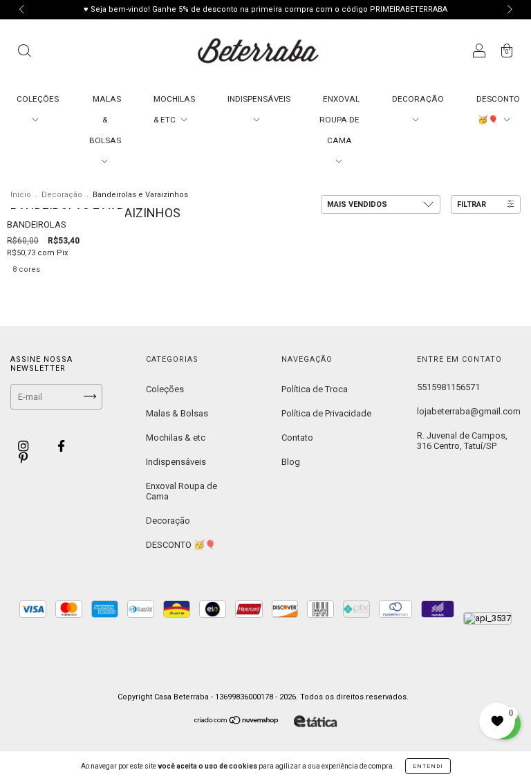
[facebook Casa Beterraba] (61, 446)
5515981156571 (448, 387)
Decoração (61, 194)
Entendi (428, 766)
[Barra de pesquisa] (24, 52)
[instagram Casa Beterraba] (24, 446)
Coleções (165, 389)
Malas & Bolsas (177, 413)
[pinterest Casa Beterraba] (23, 458)
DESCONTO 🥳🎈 (181, 545)
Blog (290, 462)
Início (20, 194)
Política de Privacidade (326, 413)
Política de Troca (314, 389)
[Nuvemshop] (237, 722)
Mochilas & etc (175, 437)
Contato (297, 437)
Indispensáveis (176, 462)
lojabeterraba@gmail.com (469, 411)
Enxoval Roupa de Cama (181, 491)
